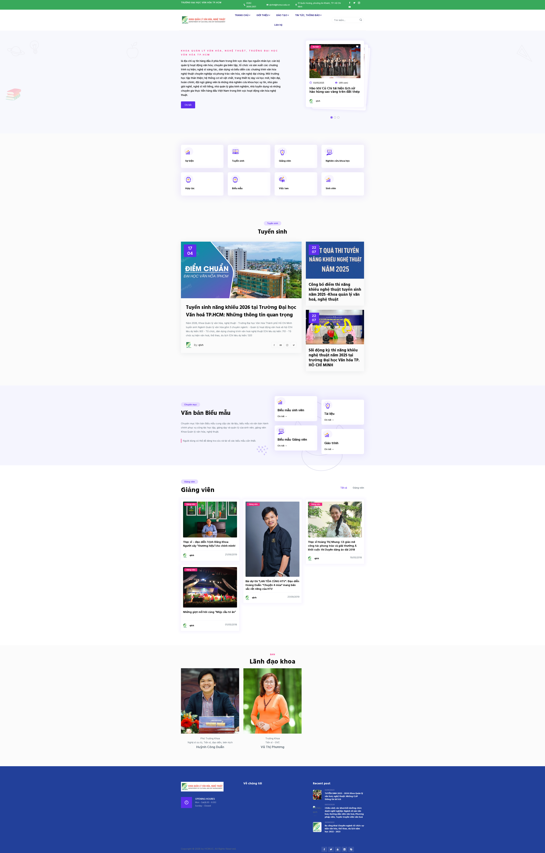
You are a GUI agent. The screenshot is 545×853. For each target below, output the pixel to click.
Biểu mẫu (237, 188)
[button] (331, 117)
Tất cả (343, 487)
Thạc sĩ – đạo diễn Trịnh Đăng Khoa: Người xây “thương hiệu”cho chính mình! (209, 544)
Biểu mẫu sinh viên (290, 410)
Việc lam (284, 188)
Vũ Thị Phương (272, 747)
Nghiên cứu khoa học (338, 161)
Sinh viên (331, 188)
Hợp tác (190, 188)
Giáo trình (331, 443)
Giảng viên (285, 161)
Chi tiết (188, 105)
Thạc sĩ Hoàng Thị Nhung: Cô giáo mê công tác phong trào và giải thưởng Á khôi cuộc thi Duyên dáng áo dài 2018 (332, 546)
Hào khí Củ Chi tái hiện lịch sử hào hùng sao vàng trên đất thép (334, 90)
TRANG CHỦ (242, 15)
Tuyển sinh (238, 161)
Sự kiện (189, 161)
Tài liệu (329, 414)
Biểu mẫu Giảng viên (292, 439)
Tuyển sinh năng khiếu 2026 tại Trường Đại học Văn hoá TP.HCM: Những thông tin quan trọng (241, 311)
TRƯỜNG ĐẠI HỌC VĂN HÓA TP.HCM (201, 2)
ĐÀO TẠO (281, 15)
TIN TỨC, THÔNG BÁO (307, 15)
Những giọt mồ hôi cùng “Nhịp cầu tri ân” (209, 612)
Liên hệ (278, 24)
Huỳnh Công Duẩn (210, 747)
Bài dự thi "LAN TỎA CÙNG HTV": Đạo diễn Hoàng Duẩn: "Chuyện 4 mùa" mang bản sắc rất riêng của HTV (272, 585)
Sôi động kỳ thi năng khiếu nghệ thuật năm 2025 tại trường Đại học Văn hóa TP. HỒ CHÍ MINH (334, 357)
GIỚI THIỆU (262, 15)
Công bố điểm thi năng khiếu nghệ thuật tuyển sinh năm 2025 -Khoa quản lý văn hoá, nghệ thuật (335, 292)
